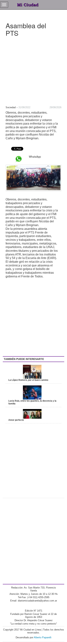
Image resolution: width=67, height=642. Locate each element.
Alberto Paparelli (42, 637)
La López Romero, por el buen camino (28, 380)
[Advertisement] (33, 69)
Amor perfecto (16, 420)
